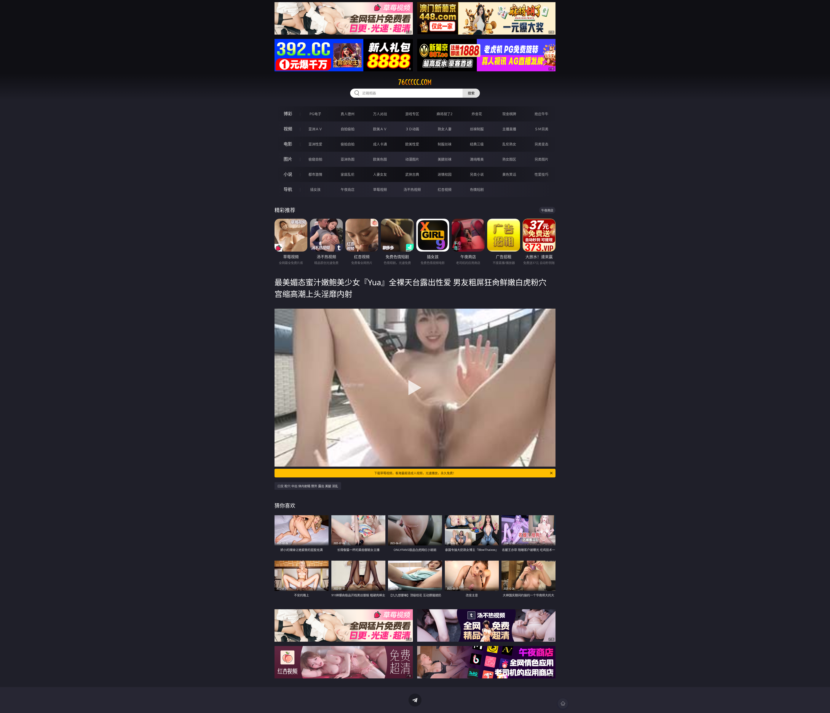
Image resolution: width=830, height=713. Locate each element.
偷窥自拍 (315, 159)
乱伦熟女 (509, 144)
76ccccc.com (415, 82)
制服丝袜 (445, 144)
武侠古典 (412, 174)
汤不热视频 (412, 189)
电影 (288, 144)
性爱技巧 (541, 174)
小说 (288, 174)
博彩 (288, 114)
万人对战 (380, 114)
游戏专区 (412, 114)
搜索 (471, 93)
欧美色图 (380, 159)
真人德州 (347, 114)
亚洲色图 (347, 159)
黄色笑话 (509, 174)
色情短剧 (477, 189)
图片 (288, 159)
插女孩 (315, 189)
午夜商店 (347, 189)
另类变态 (541, 144)
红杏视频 (445, 189)
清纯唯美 (477, 159)
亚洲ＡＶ (315, 129)
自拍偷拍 (347, 129)
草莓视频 (380, 189)
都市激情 (315, 174)
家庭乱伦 (347, 174)
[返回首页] (563, 703)
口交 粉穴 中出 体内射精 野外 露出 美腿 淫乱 (308, 486)
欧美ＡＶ (380, 129)
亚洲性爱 (315, 144)
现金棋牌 (509, 114)
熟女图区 (509, 159)
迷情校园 (445, 174)
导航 (288, 189)
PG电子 (315, 114)
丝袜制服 (477, 129)
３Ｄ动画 (412, 129)
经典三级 (477, 144)
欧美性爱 (412, 144)
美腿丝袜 (445, 159)
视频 (288, 129)
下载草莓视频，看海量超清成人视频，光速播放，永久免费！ (415, 473)
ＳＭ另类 (541, 129)
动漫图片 (412, 159)
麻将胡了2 (444, 114)
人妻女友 (380, 174)
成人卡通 (380, 144)
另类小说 (477, 174)
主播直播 (509, 129)
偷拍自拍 (347, 144)
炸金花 (477, 114)
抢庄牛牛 (541, 114)
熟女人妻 (445, 129)
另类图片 (541, 159)
